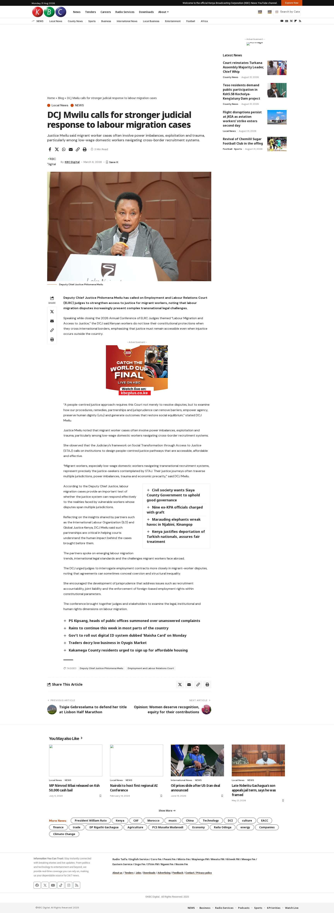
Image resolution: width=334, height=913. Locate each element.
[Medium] (291, 21)
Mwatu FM (217, 859)
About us (117, 872)
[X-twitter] (45, 885)
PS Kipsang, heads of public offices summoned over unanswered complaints (134, 620)
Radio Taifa (119, 859)
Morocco (153, 820)
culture (247, 820)
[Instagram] (68, 885)
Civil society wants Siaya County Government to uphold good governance (173, 495)
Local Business (151, 21)
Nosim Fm (181, 864)
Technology (211, 820)
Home (51, 98)
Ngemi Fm (167, 864)
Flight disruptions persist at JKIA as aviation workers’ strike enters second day (242, 119)
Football (190, 21)
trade (76, 827)
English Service (139, 859)
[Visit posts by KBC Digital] (53, 162)
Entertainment (173, 21)
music (173, 820)
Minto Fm (184, 859)
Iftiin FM (153, 864)
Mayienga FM (200, 859)
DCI (230, 820)
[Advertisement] (129, 67)
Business (106, 21)
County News (75, 21)
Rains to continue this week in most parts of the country (118, 628)
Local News (55, 21)
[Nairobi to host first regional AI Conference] (136, 760)
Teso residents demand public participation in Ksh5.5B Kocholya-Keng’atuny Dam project (241, 92)
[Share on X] (57, 149)
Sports (91, 21)
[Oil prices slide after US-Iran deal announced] (197, 760)
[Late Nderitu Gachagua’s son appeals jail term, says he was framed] (258, 760)
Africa (204, 21)
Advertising (164, 872)
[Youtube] (52, 885)
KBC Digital (72, 162)
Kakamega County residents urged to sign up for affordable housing (128, 650)
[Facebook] (37, 885)
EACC (264, 820)
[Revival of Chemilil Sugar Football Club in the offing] (277, 144)
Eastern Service (122, 864)
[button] (252, 11)
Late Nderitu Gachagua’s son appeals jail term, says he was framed (254, 790)
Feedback (177, 872)
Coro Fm (156, 859)
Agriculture (135, 827)
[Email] (70, 149)
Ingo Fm (140, 864)
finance (58, 827)
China (190, 820)
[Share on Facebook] (50, 149)
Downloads (149, 872)
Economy (198, 827)
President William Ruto (91, 820)
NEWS (40, 21)
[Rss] (300, 21)
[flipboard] (295, 21)
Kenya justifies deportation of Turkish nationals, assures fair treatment (176, 536)
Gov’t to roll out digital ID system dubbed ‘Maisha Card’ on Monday (127, 635)
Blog (61, 98)
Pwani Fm (170, 859)
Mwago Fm (248, 859)
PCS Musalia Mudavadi (167, 827)
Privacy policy (204, 872)
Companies (267, 827)
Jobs (138, 872)
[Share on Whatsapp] (63, 149)
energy (245, 827)
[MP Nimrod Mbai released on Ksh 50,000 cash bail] (75, 760)
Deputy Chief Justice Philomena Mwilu (101, 668)
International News (127, 21)
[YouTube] (281, 21)
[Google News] (286, 21)
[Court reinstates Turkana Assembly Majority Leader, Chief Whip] (277, 68)
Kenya (120, 820)
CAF (135, 820)
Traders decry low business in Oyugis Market (108, 642)
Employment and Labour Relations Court (151, 668)
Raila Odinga (222, 827)
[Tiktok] (60, 885)
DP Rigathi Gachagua (103, 827)
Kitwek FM (232, 859)
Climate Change (64, 834)
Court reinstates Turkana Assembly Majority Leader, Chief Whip (243, 67)
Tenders (129, 872)
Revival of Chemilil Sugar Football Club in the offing (243, 141)
